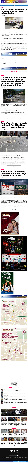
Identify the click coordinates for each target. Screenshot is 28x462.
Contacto (11, 457)
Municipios (20, 457)
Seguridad (25, 457)
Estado (4, 457)
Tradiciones (7, 457)
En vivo (14, 457)
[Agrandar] (18, 212)
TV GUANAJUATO (6, 15)
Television (16, 457)
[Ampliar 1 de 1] (26, 237)
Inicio (2, 457)
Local (22, 457)
